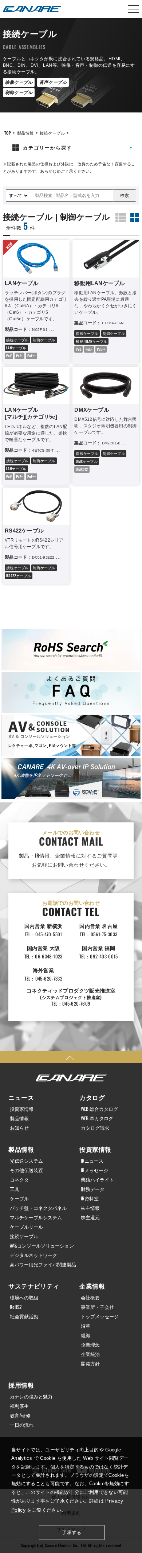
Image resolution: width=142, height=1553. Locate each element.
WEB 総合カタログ (99, 1108)
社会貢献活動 (24, 1316)
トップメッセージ (100, 1316)
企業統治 (90, 1354)
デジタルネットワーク (33, 1255)
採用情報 (21, 1385)
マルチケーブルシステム (36, 1217)
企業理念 (90, 1344)
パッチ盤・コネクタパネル (38, 1207)
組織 (85, 1335)
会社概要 (90, 1297)
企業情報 (92, 1286)
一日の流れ (21, 1424)
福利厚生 (19, 1406)
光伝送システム (26, 1160)
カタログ (92, 1097)
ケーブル (19, 1198)
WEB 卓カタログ (97, 1118)
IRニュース (92, 1160)
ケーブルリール (26, 1226)
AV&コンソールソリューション (42, 1245)
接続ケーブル (52, 133)
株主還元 (90, 1217)
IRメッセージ (94, 1170)
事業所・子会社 (97, 1307)
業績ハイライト (97, 1179)
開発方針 (90, 1363)
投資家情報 (21, 1108)
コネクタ (19, 1179)
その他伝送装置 (26, 1170)
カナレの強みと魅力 (31, 1396)
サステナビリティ (33, 1286)
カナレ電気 (32, 9)
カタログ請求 (95, 1127)
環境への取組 (24, 1297)
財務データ (92, 1189)
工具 (14, 1189)
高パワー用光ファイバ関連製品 (43, 1264)
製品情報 (25, 133)
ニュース (21, 1097)
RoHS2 (15, 1307)
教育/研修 (20, 1415)
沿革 (85, 1325)
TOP (7, 133)
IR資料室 (90, 1198)
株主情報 (90, 1207)
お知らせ (19, 1127)
